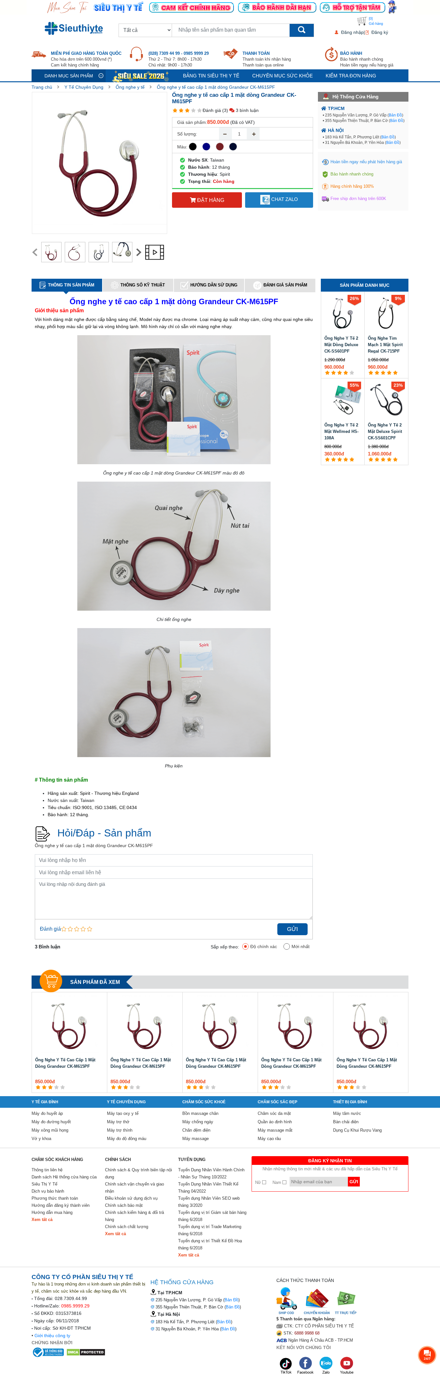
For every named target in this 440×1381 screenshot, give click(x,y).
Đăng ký (379, 32)
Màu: (182, 146)
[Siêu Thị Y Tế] (75, 28)
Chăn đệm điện (196, 1130)
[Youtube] (346, 1365)
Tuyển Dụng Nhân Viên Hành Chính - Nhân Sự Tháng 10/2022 (211, 1173)
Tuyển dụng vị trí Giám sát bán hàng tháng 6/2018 (212, 1216)
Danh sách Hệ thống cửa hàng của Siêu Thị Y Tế (64, 1180)
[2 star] (181, 110)
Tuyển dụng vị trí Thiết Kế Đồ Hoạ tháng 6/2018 (210, 1244)
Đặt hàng (210, 200)
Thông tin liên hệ (47, 1169)
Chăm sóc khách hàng (57, 1159)
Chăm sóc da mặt (274, 1113)
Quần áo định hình (275, 1121)
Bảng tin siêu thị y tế (211, 75)
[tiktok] (286, 1365)
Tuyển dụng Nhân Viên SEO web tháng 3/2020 (209, 1202)
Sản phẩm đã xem (95, 982)
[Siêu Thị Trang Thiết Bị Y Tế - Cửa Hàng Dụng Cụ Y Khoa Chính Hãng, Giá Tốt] (220, 6)
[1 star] (175, 110)
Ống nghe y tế (130, 87)
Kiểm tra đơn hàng (351, 75)
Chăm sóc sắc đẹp (277, 1102)
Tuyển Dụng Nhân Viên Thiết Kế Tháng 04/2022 (208, 1188)
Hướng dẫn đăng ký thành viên (61, 1205)
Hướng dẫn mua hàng (52, 1212)
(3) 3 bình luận (240, 110)
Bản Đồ (395, 115)
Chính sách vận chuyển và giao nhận (134, 1188)
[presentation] (35, 252)
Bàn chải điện (346, 1121)
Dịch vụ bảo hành (48, 1191)
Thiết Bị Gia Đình (350, 1102)
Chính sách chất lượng (126, 1226)
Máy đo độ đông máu (126, 1138)
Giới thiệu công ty (52, 1335)
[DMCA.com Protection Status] (85, 1351)
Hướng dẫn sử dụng (213, 285)
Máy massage (195, 1138)
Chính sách (118, 1159)
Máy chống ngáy (197, 1121)
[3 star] (187, 110)
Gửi (292, 929)
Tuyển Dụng (192, 1159)
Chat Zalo (284, 199)
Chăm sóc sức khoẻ (203, 1102)
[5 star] (199, 110)
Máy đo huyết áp (47, 1113)
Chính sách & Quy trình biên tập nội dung (138, 1173)
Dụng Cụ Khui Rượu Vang (357, 1130)
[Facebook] (306, 1365)
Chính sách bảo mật (124, 1205)
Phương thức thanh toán (55, 1198)
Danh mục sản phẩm (68, 75)
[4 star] (193, 110)
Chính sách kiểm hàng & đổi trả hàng (134, 1216)
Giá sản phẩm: (192, 122)
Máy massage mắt (275, 1130)
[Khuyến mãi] (141, 75)
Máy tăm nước (347, 1113)
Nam (277, 1182)
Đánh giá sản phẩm (285, 285)
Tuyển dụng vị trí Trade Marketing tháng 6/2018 (209, 1230)
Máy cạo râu (269, 1138)
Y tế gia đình (45, 1102)
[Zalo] (326, 1365)
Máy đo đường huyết (51, 1121)
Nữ (258, 1182)
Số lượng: (187, 133)
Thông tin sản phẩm (71, 285)
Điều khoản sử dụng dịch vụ (131, 1198)
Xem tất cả (42, 1219)
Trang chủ (42, 87)
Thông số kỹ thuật (142, 285)
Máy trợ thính (119, 1130)
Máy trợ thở (118, 1121)
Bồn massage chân (200, 1113)
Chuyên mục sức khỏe (282, 75)
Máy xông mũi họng (50, 1130)
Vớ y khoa (41, 1138)
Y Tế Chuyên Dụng (83, 87)
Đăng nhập (352, 32)
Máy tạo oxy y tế (123, 1113)
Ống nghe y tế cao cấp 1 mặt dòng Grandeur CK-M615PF (216, 87)
